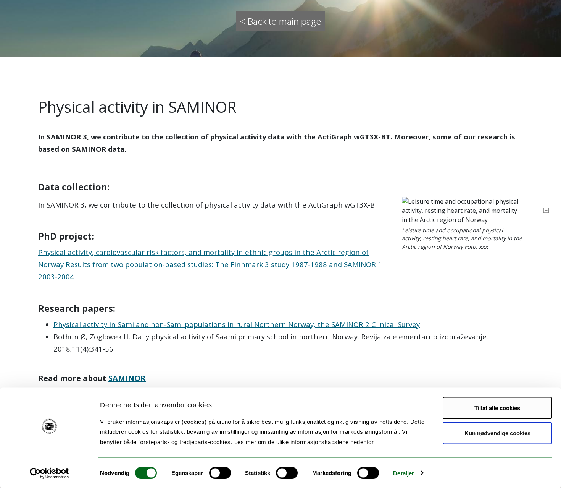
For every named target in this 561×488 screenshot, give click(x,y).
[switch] (220, 473)
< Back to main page (280, 21)
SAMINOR (127, 378)
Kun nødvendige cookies (497, 433)
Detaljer (403, 473)
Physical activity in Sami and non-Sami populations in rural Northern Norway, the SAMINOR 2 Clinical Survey (236, 324)
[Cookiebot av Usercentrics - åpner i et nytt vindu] (49, 473)
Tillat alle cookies (497, 408)
